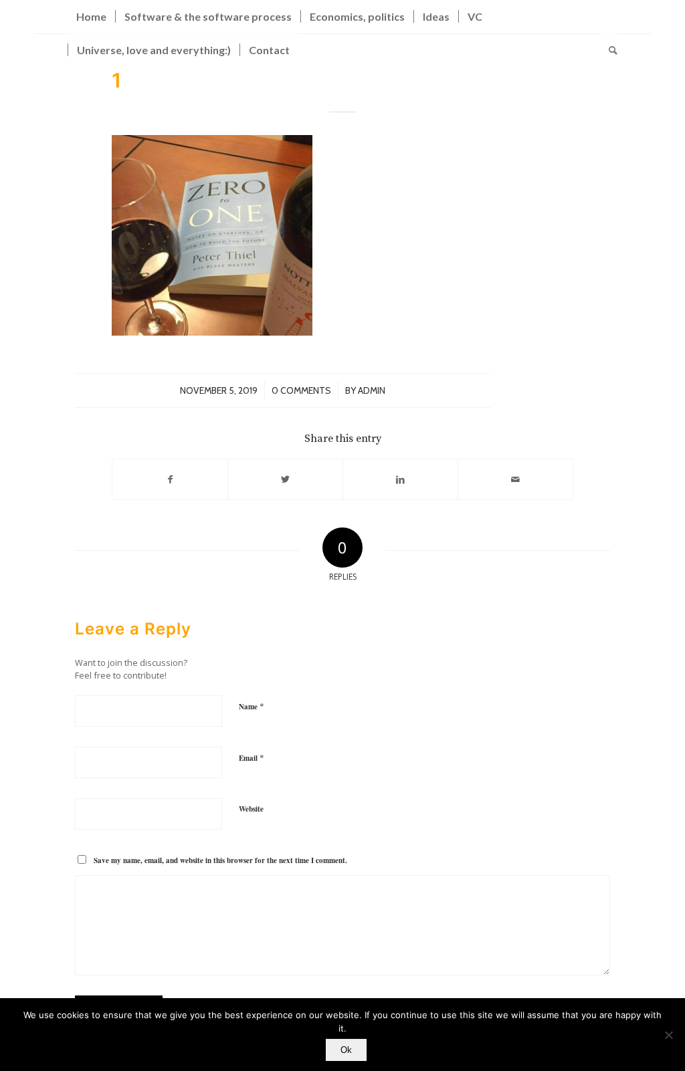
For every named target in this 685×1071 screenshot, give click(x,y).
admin (371, 390)
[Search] (608, 50)
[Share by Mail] (515, 479)
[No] (668, 1035)
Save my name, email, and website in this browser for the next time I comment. (220, 860)
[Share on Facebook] (169, 479)
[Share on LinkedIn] (400, 479)
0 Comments (301, 390)
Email (251, 757)
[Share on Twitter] (285, 479)
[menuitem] (91, 16)
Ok (346, 1050)
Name (251, 706)
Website (251, 809)
